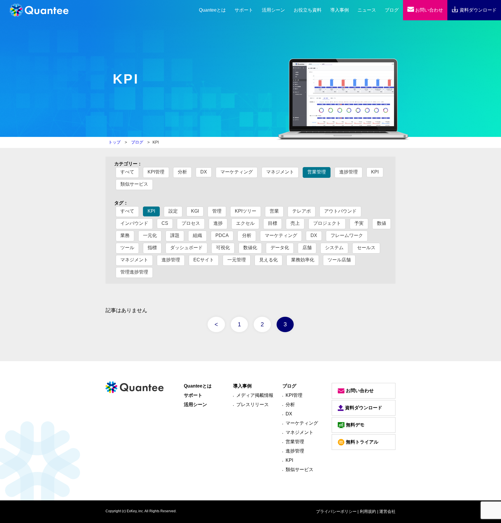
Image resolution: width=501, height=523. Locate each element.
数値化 (250, 247)
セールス (366, 247)
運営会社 (387, 511)
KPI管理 (156, 171)
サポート (244, 10)
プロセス (190, 223)
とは (212, 10)
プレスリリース (252, 404)
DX (203, 171)
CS (164, 223)
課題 (174, 235)
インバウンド (134, 223)
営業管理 (316, 171)
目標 (272, 223)
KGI (195, 211)
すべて (127, 171)
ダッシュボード (186, 247)
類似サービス (134, 184)
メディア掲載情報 (254, 395)
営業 (274, 211)
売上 (295, 223)
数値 (381, 223)
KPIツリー (245, 211)
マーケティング (236, 171)
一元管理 (236, 259)
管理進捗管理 (134, 271)
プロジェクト (327, 223)
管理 (217, 211)
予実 (359, 223)
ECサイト (203, 259)
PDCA (222, 235)
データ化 (280, 247)
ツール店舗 (339, 259)
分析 (182, 171)
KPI (375, 171)
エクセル (245, 223)
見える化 (268, 259)
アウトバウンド (340, 211)
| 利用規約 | (367, 511)
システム (334, 247)
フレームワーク (347, 235)
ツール (127, 247)
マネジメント (280, 171)
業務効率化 (302, 259)
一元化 (150, 235)
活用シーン (273, 10)
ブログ (392, 10)
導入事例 (339, 10)
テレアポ (301, 211)
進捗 (218, 223)
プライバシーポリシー (336, 511)
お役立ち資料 (308, 10)
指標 (152, 247)
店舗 (307, 247)
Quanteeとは (198, 385)
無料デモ (355, 424)
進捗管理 (348, 171)
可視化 (223, 247)
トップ (114, 142)
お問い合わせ (428, 10)
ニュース (366, 10)
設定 (173, 211)
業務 (125, 235)
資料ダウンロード (477, 10)
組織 (197, 235)
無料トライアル (362, 441)
